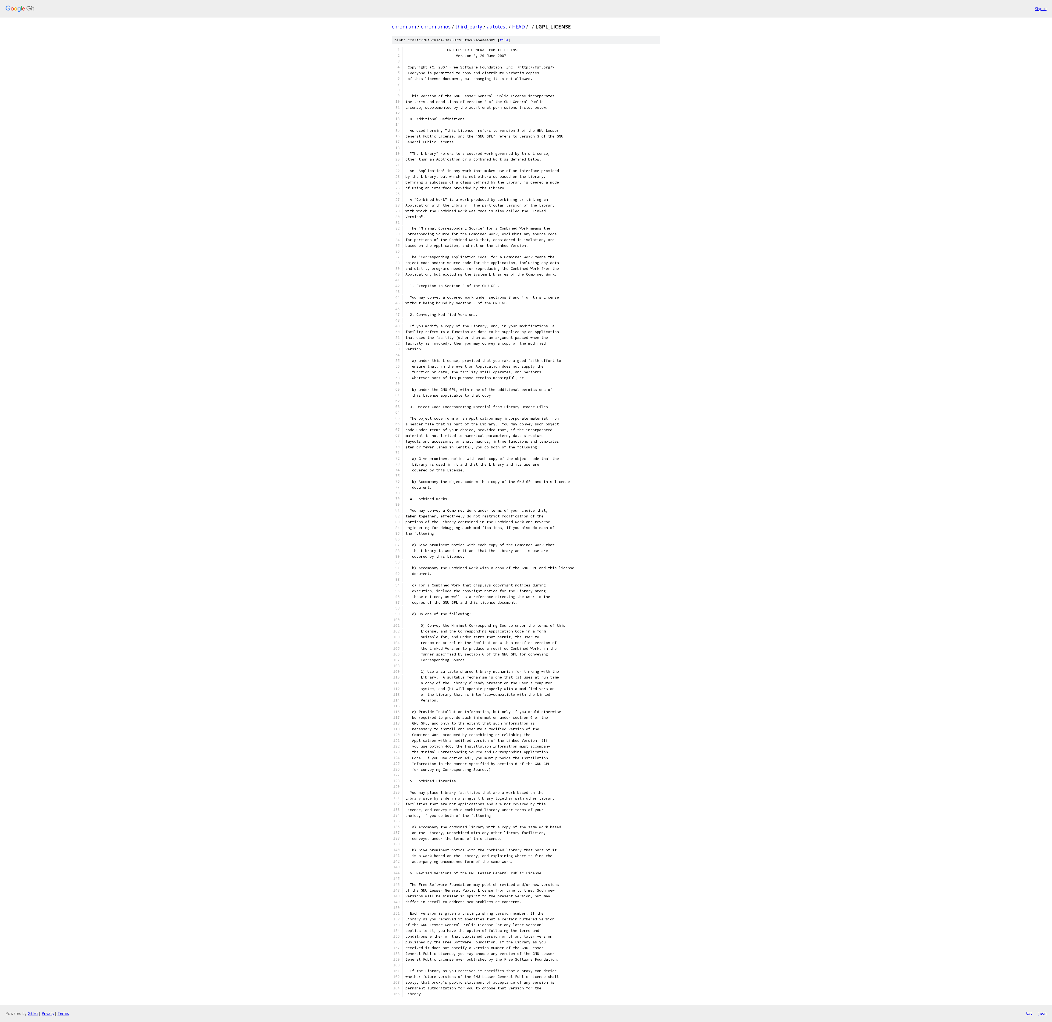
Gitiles (33, 1013)
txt (1029, 1013)
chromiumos (436, 26)
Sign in (1041, 8)
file (504, 40)
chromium (404, 26)
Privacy (48, 1013)
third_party (468, 26)
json (1042, 1013)
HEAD (518, 26)
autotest (497, 26)
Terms (63, 1013)
